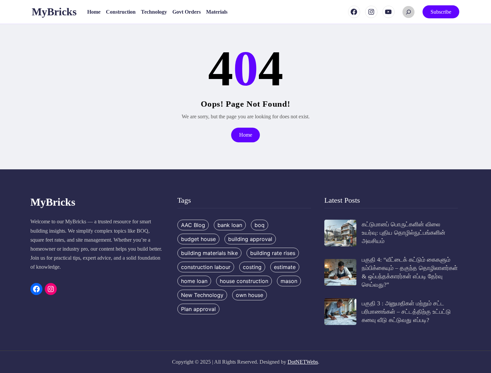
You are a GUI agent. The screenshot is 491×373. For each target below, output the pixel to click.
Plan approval (198, 309)
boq (260, 225)
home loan (194, 281)
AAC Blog (193, 225)
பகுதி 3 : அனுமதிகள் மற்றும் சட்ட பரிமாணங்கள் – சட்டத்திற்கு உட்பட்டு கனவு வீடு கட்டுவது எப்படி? (406, 311)
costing (252, 267)
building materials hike (209, 253)
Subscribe (441, 12)
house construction (244, 281)
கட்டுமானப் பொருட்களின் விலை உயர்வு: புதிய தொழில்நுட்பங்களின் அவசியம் (403, 232)
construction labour (205, 267)
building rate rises (272, 253)
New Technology (202, 295)
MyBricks (54, 12)
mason (289, 281)
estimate (285, 267)
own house (249, 295)
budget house (198, 239)
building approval (250, 239)
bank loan (229, 225)
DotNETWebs (303, 362)
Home (245, 135)
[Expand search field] (408, 12)
